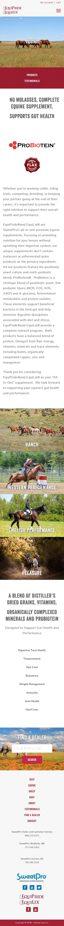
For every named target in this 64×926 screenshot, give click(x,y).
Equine (14, 10)
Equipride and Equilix (32, 899)
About (32, 803)
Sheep (32, 791)
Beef (32, 779)
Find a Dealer (32, 815)
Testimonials (32, 81)
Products (32, 75)
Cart (58, 3)
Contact (32, 821)
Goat (32, 797)
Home (5, 19)
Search (32, 760)
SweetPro (32, 877)
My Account (46, 3)
